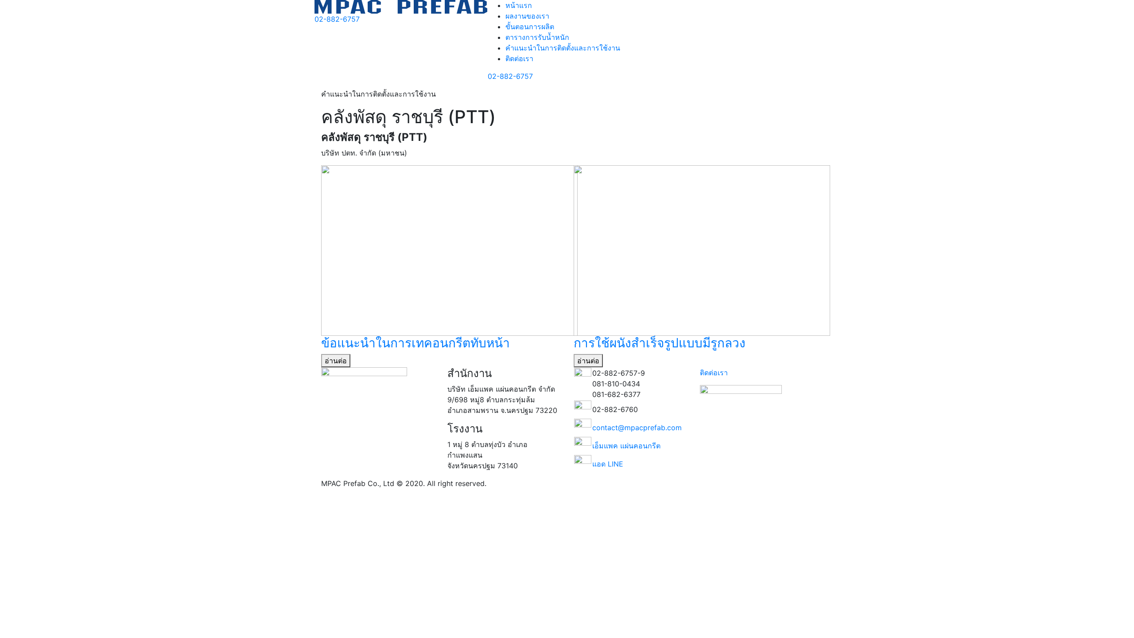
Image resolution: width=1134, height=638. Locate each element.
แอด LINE (607, 463)
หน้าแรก (518, 5)
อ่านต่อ (336, 360)
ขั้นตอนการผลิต (529, 26)
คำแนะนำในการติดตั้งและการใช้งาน (562, 47)
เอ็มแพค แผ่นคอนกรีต (626, 445)
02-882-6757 (337, 19)
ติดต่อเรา (519, 58)
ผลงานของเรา (527, 16)
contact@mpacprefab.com (637, 427)
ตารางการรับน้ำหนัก (537, 37)
